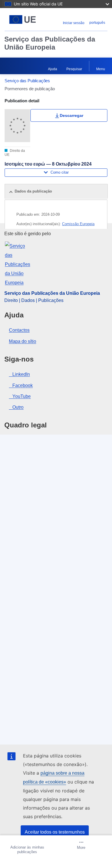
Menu (100, 69)
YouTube (21, 396)
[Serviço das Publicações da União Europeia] (22, 19)
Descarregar (71, 115)
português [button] (97, 23)
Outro (18, 407)
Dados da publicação (33, 191)
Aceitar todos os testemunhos (55, 832)
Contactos (19, 330)
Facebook (22, 385)
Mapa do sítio (22, 341)
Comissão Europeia (78, 224)
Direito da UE (15, 153)
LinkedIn (21, 374)
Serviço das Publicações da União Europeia (49, 43)
